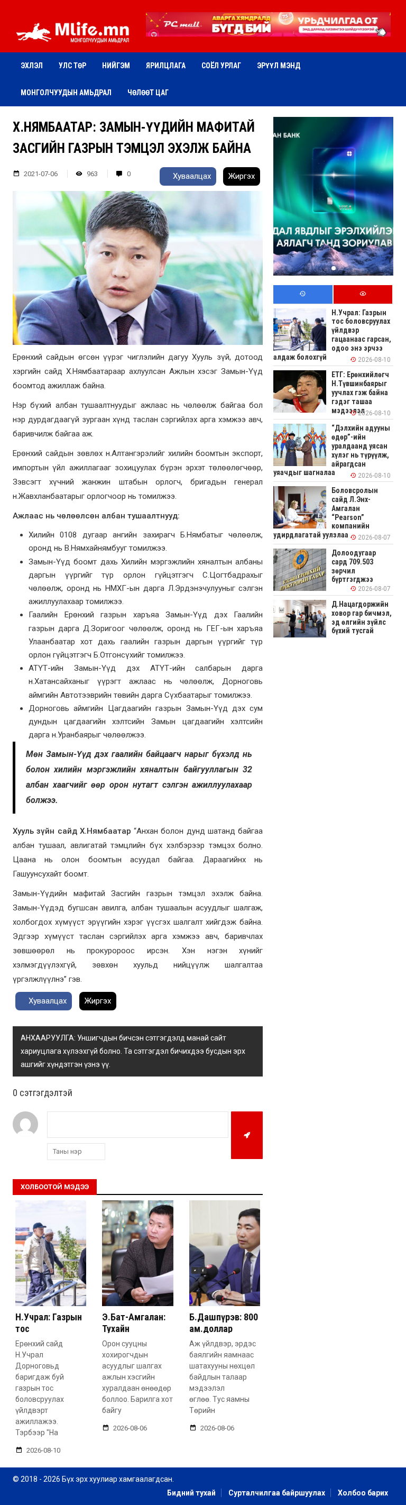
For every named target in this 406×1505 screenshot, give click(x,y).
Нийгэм (116, 65)
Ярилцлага (166, 65)
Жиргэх (241, 176)
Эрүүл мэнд (278, 65)
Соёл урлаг (221, 65)
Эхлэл (32, 65)
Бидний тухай (191, 1493)
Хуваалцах (191, 176)
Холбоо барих (363, 1493)
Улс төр (72, 65)
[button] (268, 29)
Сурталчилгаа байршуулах (276, 1493)
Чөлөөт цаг (148, 92)
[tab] (302, 294)
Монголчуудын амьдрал (66, 92)
